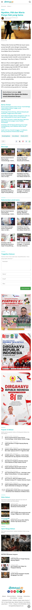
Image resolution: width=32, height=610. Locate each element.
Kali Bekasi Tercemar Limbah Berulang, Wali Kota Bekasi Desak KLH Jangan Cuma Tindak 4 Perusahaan (15, 121)
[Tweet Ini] (19, 141)
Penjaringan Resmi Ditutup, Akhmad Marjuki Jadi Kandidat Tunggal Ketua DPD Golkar (15, 112)
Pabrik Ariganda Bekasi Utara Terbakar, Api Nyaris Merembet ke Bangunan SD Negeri (17, 485)
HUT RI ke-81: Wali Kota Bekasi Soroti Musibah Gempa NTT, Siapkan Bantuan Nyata (17, 479)
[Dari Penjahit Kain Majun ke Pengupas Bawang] (5, 567)
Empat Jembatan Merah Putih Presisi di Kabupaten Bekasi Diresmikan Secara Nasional (16, 467)
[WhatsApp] (17, 591)
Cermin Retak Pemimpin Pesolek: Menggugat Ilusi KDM (20, 574)
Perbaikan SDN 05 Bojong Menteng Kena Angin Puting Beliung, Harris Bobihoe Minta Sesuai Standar (14, 126)
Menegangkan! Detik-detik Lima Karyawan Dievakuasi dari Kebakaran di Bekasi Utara (17, 490)
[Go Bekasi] (9, 1)
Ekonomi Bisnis (11, 596)
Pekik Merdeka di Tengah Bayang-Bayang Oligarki (16, 444)
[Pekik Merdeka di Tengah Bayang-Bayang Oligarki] (5, 560)
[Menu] (2, 1)
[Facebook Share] (16, 141)
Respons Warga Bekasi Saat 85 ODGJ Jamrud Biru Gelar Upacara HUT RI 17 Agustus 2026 (17, 450)
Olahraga (19, 596)
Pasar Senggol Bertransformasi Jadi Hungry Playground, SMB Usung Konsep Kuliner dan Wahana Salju (20, 513)
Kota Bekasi (15, 136)
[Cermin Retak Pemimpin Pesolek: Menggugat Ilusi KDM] (5, 575)
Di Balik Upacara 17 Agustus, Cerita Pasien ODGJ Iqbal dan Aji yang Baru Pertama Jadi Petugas (17, 455)
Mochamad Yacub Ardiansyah (11, 17)
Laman (20, 598)
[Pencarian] (30, 2)
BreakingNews (6, 136)
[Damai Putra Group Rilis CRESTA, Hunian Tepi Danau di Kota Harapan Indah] (5, 521)
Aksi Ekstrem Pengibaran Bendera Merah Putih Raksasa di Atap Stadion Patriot (16, 461)
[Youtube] (14, 591)
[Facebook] (8, 591)
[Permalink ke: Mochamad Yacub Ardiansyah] (2, 18)
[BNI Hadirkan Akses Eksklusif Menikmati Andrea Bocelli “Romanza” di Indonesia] (5, 506)
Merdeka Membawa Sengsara (9, 554)
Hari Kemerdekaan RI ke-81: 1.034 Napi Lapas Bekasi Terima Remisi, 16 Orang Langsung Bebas (17, 473)
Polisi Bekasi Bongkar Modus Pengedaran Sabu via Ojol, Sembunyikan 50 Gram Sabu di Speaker (15, 116)
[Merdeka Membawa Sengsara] (16, 543)
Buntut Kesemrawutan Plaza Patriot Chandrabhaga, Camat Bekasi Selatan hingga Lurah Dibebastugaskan (15, 108)
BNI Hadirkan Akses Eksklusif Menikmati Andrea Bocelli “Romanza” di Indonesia (19, 505)
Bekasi (3, 9)
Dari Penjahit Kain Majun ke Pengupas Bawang (18, 566)
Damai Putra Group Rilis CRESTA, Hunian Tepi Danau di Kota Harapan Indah (20, 520)
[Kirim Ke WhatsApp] (29, 141)
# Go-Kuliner (13, 598)
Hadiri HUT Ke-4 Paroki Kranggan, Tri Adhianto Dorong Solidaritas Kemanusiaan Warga (14, 130)
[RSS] (23, 591)
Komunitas (27, 596)
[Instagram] (11, 591)
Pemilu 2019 (24, 136)
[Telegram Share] (26, 141)
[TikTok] (20, 591)
